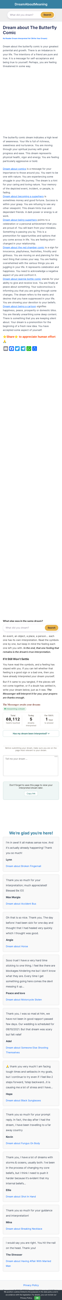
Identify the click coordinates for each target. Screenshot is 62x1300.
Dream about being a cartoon (19, 306)
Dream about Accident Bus (21, 903)
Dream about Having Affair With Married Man (28, 1263)
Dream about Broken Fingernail (23, 866)
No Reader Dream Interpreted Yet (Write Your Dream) (25, 38)
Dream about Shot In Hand (21, 1196)
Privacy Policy (31, 1285)
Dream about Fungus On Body (23, 1143)
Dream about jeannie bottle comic (22, 278)
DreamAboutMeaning (31, 4)
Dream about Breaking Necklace (24, 1228)
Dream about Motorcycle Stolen (24, 999)
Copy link (31, 793)
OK (37, 1298)
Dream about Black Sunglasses (23, 1100)
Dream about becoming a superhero (23, 196)
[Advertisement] (31, 103)
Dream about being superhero (20, 219)
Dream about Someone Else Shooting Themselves (27, 1050)
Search (47, 14)
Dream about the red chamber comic (23, 247)
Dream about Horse (17, 946)
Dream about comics (14, 168)
